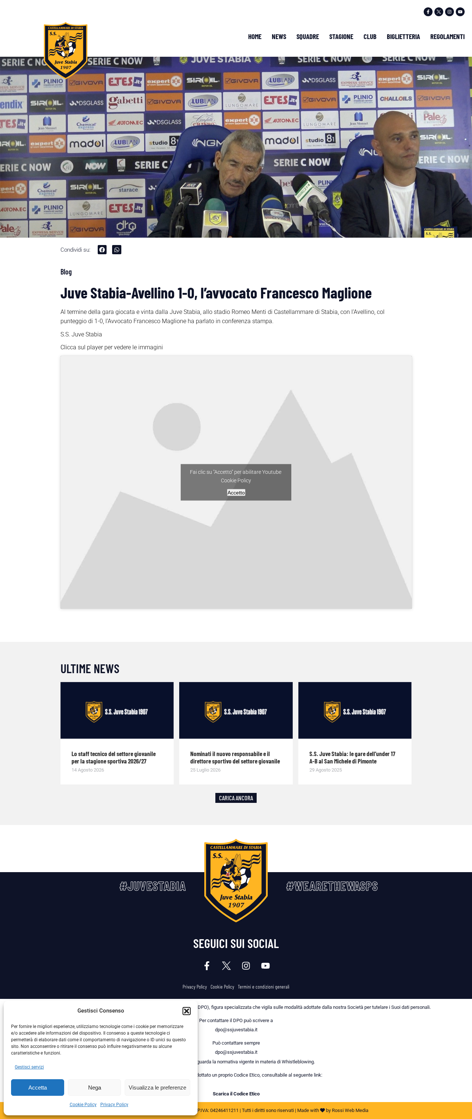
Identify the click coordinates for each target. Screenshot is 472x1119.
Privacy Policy (114, 1104)
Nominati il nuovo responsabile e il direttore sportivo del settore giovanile (235, 757)
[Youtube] (460, 11)
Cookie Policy (83, 1104)
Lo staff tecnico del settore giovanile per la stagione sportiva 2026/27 (114, 757)
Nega (94, 1087)
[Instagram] (449, 11)
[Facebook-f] (428, 11)
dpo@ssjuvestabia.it (236, 1029)
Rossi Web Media (350, 1110)
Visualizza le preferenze (157, 1087)
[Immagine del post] (117, 710)
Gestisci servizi (29, 1067)
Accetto (236, 492)
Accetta (37, 1087)
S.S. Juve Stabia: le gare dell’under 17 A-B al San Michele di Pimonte (352, 757)
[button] (186, 1011)
